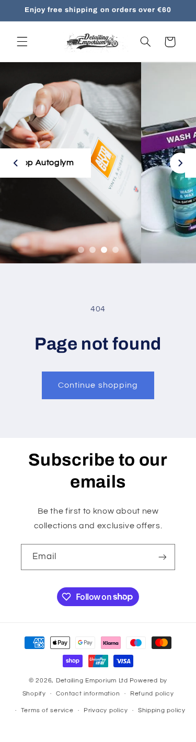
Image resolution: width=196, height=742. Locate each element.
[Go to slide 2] (92, 250)
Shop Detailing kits (109, 162)
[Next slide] (180, 163)
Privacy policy (106, 710)
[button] (22, 42)
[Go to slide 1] (81, 250)
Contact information (88, 694)
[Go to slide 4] (115, 250)
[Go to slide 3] (104, 250)
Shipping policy (162, 710)
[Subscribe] (163, 557)
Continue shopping (98, 385)
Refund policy (152, 694)
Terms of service (47, 710)
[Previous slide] (15, 163)
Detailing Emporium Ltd (92, 680)
